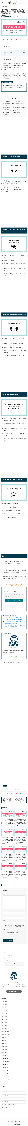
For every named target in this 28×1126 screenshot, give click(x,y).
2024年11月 (6, 1061)
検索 (14, 963)
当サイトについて (11, 1121)
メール (5, 915)
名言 (5, 1098)
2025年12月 (6, 1028)
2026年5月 (5, 1013)
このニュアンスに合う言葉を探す (14, 600)
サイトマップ (17, 1121)
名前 (4, 911)
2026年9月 (5, 1001)
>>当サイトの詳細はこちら (14, 991)
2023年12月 (6, 1076)
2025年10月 (6, 1034)
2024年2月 (5, 1073)
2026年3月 (5, 1019)
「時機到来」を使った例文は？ (12, 110)
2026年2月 (5, 1022)
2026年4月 (5, 1016)
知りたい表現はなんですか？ (10, 591)
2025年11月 (6, 1031)
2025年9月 (5, 1037)
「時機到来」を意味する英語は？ (13, 112)
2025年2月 (5, 1052)
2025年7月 (5, 1043)
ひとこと (6, 1092)
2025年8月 (5, 1040)
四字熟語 (9, 16)
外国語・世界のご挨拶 (9, 1104)
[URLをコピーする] (25, 39)
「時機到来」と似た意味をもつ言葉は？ (15, 107)
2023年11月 (6, 1079)
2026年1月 (5, 1025)
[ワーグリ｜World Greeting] (14, 2)
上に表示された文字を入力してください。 (11, 932)
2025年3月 (5, 1049)
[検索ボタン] (25, 2)
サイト (4, 920)
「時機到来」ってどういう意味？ (13, 101)
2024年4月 (5, 1067)
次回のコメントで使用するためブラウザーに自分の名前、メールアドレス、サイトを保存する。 (14, 926)
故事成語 (6, 1107)
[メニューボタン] (2, 2)
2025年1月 (5, 1055)
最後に (6, 114)
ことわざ (6, 1090)
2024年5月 (5, 1064)
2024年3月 (5, 1070)
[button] (3, 39)
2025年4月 (5, 1046)
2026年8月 (5, 1004)
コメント (5, 894)
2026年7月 (5, 1007)
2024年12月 (6, 1058)
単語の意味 (6, 1095)
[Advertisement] (14, 135)
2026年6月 (5, 1010)
